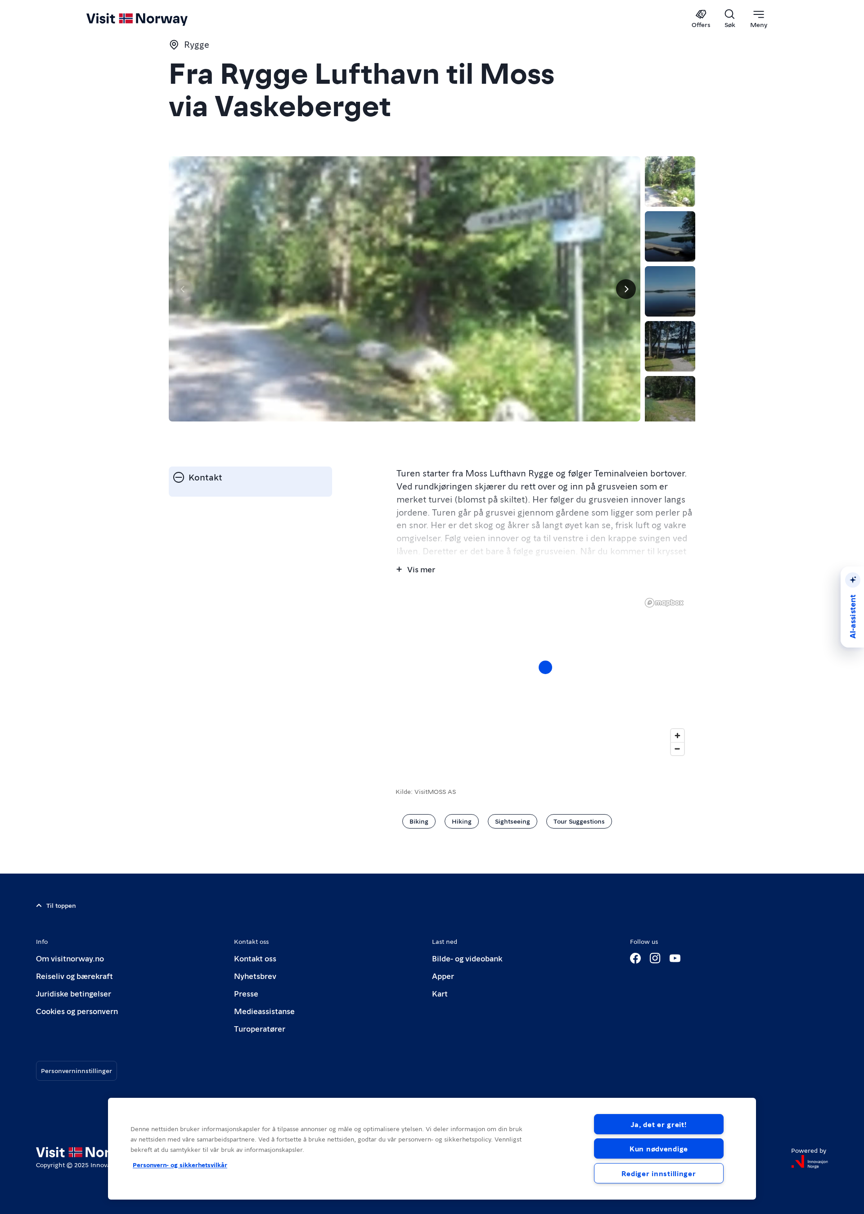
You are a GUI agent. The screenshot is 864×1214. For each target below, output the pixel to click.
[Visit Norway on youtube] (675, 958)
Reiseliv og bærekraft (74, 975)
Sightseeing (512, 821)
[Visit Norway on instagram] (655, 958)
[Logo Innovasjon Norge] (809, 1162)
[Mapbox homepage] (664, 603)
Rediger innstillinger (658, 1173)
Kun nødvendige (659, 1148)
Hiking (462, 821)
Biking (419, 821)
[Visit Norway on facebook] (635, 958)
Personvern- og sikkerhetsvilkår (180, 1164)
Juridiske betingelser (73, 993)
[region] (432, 1149)
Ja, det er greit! (658, 1124)
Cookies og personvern (77, 1011)
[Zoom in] (677, 735)
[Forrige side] (183, 289)
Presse (246, 993)
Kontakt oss (255, 958)
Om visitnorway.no (70, 958)
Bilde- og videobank (467, 958)
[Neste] (626, 289)
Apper (443, 975)
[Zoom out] (677, 748)
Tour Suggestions (579, 821)
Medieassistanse (264, 1011)
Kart (440, 993)
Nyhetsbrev (255, 975)
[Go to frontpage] (151, 19)
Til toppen (61, 905)
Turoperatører (259, 1028)
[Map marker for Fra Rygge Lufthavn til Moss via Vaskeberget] (545, 667)
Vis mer (421, 569)
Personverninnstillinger (76, 1070)
